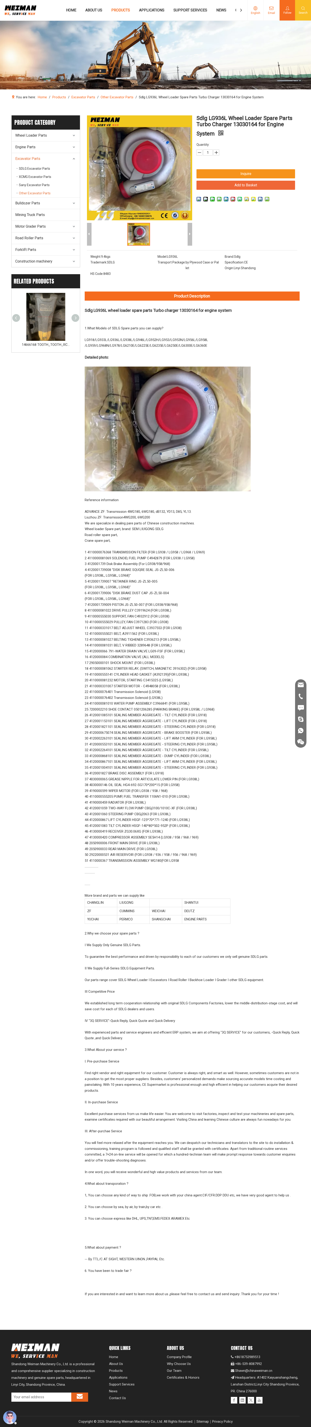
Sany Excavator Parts (34, 185)
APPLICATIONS (151, 10)
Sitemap (202, 1421)
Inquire (245, 174)
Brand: (229, 256)
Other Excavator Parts (35, 193)
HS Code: (96, 274)
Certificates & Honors (183, 1377)
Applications (118, 1377)
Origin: (229, 268)
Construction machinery (33, 261)
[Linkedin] (242, 1400)
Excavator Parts (27, 158)
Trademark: (98, 262)
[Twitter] (251, 1400)
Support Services (122, 1384)
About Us (116, 1364)
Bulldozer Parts (27, 203)
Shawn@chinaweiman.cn (253, 1371)
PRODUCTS (120, 10)
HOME (71, 10)
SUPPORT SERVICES (190, 10)
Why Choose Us (179, 1364)
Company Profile (179, 1357)
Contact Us (117, 1398)
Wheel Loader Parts (31, 135)
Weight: (95, 256)
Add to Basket (246, 185)
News (113, 1391)
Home (113, 1357)
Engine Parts (25, 147)
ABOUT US (93, 10)
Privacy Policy (222, 1421)
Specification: (234, 262)
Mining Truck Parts (30, 215)
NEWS (221, 10)
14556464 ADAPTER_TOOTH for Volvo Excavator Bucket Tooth (46, 345)
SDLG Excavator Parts (34, 168)
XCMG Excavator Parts (35, 177)
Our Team (174, 1371)
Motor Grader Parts (30, 226)
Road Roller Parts (29, 238)
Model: (162, 256)
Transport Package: (172, 262)
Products (116, 1371)
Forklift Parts (25, 249)
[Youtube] (259, 1400)
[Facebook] (234, 1400)
